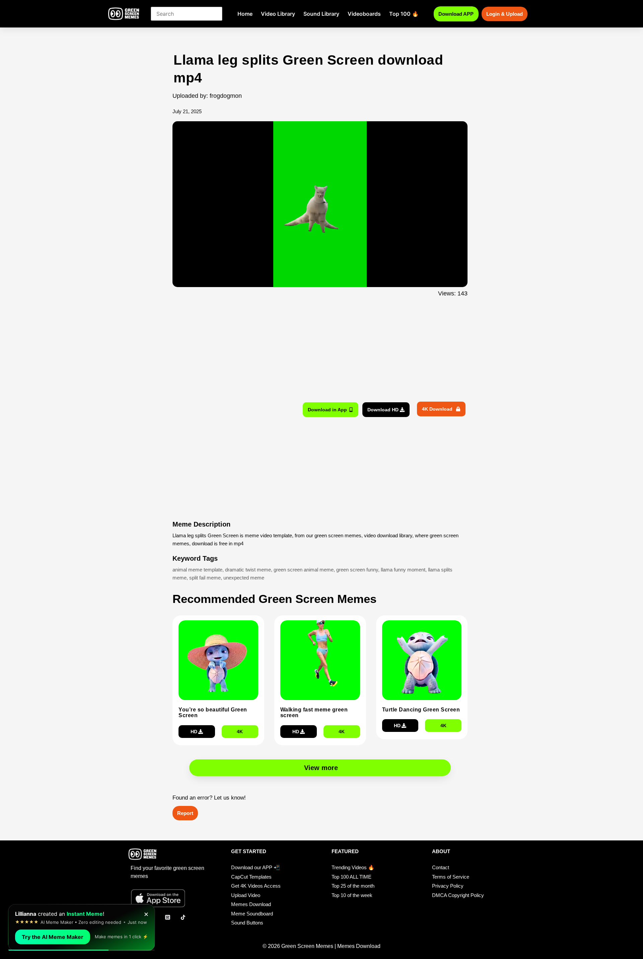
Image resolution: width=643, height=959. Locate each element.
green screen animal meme (304, 569)
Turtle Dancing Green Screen (421, 709)
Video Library (278, 13)
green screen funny (357, 569)
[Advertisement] (136, 185)
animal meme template (197, 569)
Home (245, 13)
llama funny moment (403, 569)
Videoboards (364, 13)
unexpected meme (243, 577)
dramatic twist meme (248, 569)
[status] (81, 927)
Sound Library (321, 13)
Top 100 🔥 (404, 13)
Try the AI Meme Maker (52, 937)
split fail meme (205, 577)
